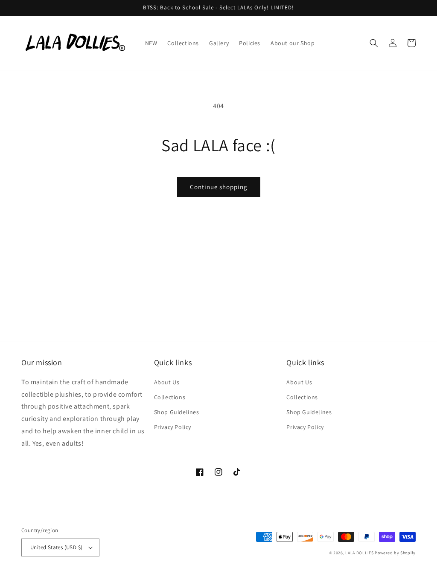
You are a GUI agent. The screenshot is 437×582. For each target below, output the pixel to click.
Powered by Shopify (395, 553)
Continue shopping (219, 187)
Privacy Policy (172, 427)
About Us (167, 382)
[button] (373, 43)
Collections (170, 397)
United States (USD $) (56, 547)
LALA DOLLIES (359, 553)
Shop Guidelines (176, 412)
